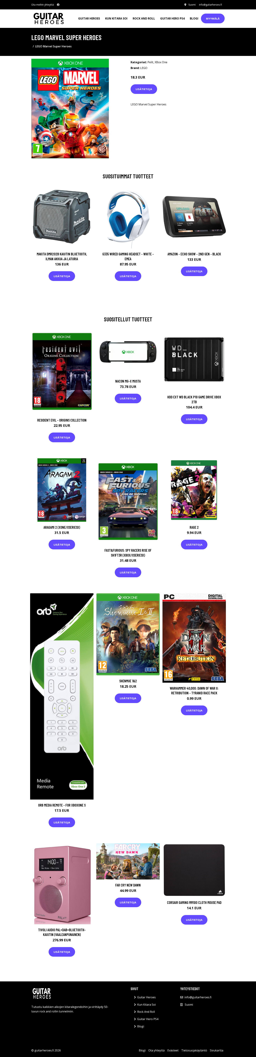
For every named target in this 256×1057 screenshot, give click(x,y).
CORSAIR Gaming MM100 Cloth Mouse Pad (194, 902)
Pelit (150, 62)
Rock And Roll (144, 18)
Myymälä (213, 18)
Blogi (194, 18)
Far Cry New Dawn (128, 885)
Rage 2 (194, 527)
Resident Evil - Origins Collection (62, 420)
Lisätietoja (144, 89)
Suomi (192, 4)
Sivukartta (216, 1050)
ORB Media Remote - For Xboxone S (62, 805)
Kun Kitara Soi (116, 18)
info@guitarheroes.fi (210, 4)
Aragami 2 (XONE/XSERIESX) (62, 527)
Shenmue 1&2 (128, 681)
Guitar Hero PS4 (172, 18)
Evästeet (173, 1050)
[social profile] (58, 4)
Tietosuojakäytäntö (194, 1050)
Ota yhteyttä (156, 1050)
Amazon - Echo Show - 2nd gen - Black (194, 254)
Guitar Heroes (89, 18)
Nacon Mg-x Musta (128, 381)
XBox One (161, 62)
